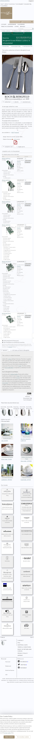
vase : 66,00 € (4, 440)
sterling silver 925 (27, 46)
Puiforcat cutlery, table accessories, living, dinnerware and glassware (26, 495)
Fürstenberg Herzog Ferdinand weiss (7, 437)
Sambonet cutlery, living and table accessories (26, 575)
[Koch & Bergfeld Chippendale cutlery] (0, 338)
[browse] (1, 411)
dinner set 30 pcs (6, 201)
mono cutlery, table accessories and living (7, 588)
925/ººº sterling (15, 132)
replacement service (18, 34)
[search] (33, 29)
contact (20, 640)
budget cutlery (6, 34)
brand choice (12, 4)
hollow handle (14, 374)
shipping (19, 161)
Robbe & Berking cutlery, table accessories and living (7, 508)
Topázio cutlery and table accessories (27, 521)
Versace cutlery (26, 601)
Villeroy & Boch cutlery (7, 628)
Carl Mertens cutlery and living (7, 615)
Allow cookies (9, 737)
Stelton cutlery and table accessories (27, 588)
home (2, 4)
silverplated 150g (27, 4)
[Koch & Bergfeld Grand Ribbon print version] (15, 143)
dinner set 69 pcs (6, 225)
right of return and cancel (25, 650)
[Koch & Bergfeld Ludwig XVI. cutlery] (33, 338)
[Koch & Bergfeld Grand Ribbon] (17, 75)
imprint (20, 655)
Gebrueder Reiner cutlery (26, 547)
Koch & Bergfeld (19, 4)
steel (18, 376)
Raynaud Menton (26, 477)
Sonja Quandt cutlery (7, 547)
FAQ (19, 642)
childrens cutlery (17, 31)
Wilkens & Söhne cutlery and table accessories (7, 535)
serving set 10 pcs (6, 313)
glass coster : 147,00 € (26, 461)
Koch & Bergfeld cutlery (27, 534)
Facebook (23, 661)
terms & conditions (24, 647)
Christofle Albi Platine (7, 457)
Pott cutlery (7, 561)
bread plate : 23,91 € (26, 479)
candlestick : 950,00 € (6, 479)
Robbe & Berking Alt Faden (27, 458)
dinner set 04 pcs (6, 158)
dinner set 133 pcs (6, 261)
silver (9, 359)
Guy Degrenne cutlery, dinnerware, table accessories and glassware (7, 576)
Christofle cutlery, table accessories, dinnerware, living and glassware (27, 509)
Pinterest (23, 668)
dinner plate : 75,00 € (6, 459)
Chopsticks (27, 31)
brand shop (6, 46)
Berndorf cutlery (26, 561)
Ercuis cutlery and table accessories (7, 521)
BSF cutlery (26, 628)
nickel (19, 366)
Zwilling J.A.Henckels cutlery (26, 615)
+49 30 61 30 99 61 (5, 0)
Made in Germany (7, 32)
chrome (18, 377)
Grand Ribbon (4, 5)
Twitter (23, 664)
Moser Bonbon (26, 436)
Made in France (19, 32)
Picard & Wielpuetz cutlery (7, 601)
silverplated (5, 382)
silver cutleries (6, 31)
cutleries (6, 4)
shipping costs (23, 645)
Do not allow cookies (23, 737)
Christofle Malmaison (7, 477)
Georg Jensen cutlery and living (7, 494)
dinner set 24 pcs (6, 180)
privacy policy (23, 653)
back (3, 637)
